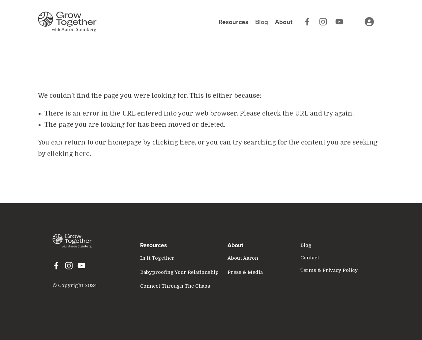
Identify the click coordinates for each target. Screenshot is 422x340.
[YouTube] (339, 21)
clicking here (173, 142)
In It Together (157, 258)
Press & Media (245, 272)
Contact (309, 258)
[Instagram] (323, 21)
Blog (261, 21)
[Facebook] (307, 21)
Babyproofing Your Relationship (179, 272)
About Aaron (242, 258)
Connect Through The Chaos (175, 286)
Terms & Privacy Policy (329, 270)
